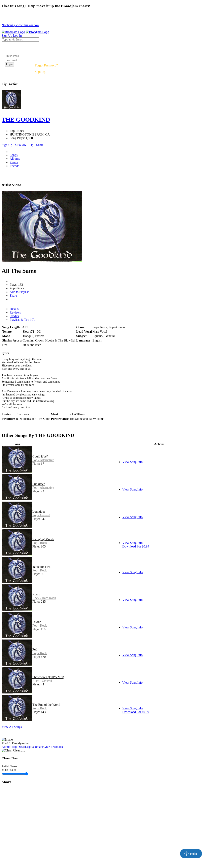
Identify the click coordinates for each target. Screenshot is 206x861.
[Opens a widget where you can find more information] (191, 854)
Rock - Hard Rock (44, 598)
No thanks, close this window (20, 25)
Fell (34, 649)
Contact (38, 746)
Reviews (15, 312)
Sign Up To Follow (14, 145)
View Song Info (132, 462)
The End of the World (46, 704)
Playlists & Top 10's (22, 319)
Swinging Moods (43, 539)
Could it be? (40, 456)
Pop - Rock (39, 542)
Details (14, 308)
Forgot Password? (46, 65)
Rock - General (42, 680)
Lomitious (38, 511)
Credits (14, 316)
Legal (28, 746)
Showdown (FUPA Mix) (48, 677)
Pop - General (41, 515)
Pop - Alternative (43, 460)
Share (39, 145)
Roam (36, 594)
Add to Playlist (19, 292)
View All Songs (12, 727)
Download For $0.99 (135, 546)
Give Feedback (53, 746)
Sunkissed (38, 484)
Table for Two (41, 566)
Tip (31, 145)
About (6, 746)
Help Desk (17, 746)
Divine (36, 622)
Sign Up (40, 71)
